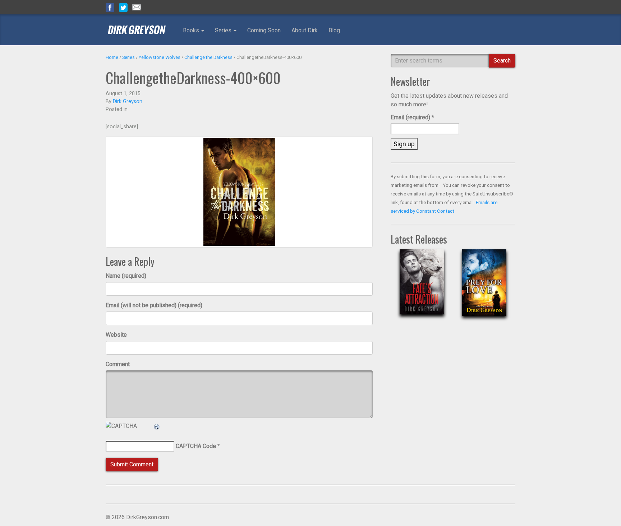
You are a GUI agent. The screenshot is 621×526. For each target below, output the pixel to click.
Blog (334, 30)
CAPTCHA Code (196, 446)
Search (502, 60)
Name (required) (126, 275)
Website (116, 334)
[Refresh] (157, 426)
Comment (118, 364)
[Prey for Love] (484, 288)
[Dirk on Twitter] (123, 7)
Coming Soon (264, 30)
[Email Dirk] (136, 7)
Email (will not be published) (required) (154, 305)
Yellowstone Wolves (159, 57)
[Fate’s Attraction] (422, 287)
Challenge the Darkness (208, 57)
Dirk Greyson (127, 101)
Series (224, 30)
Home (112, 57)
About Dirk (304, 30)
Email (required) (412, 117)
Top (604, 509)
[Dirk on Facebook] (110, 7)
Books (192, 30)
